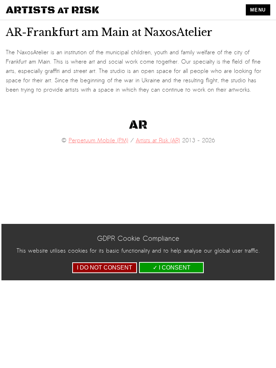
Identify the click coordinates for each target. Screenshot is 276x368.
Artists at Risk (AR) (158, 140)
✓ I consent (171, 267)
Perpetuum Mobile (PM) (98, 140)
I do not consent (104, 267)
